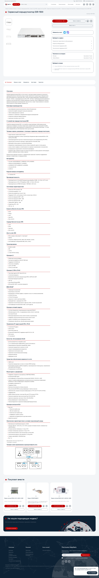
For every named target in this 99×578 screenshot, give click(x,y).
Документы (26, 82)
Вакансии (11, 552)
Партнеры (28, 550)
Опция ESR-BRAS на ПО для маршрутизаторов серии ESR (67, 66)
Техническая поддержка (15, 560)
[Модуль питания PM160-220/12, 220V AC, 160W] (61, 491)
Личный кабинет (47, 550)
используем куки (83, 568)
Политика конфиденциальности (12, 564)
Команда (11, 550)
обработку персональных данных (79, 557)
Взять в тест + (72, 25)
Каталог (15, 8)
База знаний (70, 4)
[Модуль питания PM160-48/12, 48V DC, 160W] (14, 491)
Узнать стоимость (14, 509)
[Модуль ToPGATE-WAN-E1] (37, 491)
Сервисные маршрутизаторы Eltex (54, 8)
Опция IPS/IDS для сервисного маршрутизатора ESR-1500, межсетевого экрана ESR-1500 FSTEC (72, 69)
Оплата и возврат (13, 557)
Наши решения (62, 4)
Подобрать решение (11, 528)
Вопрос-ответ (17, 82)
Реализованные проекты (29, 555)
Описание (9, 82)
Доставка (33, 82)
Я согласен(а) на (75, 557)
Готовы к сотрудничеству (12, 555)
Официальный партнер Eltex (8, 4)
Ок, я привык (92, 572)
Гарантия (41, 82)
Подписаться (85, 555)
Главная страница (9, 8)
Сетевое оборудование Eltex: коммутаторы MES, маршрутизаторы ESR (32, 8)
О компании (53, 4)
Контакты (78, 4)
